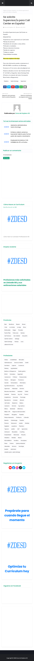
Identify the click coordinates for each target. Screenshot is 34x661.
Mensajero (13, 380)
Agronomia (24, 429)
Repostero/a (7, 400)
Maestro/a (14, 403)
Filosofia (23, 435)
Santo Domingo (14, 81)
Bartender (12, 409)
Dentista (27, 423)
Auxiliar (21, 423)
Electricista (16, 435)
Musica (19, 437)
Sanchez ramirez (8, 338)
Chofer (27, 362)
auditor (13, 429)
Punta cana (15, 333)
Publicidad (14, 388)
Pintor (5, 443)
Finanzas (13, 394)
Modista (14, 437)
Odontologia (14, 420)
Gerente (6, 383)
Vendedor (20, 391)
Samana (22, 333)
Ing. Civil (20, 394)
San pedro (24, 336)
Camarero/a (7, 377)
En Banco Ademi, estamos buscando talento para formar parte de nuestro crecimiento (21, 134)
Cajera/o (14, 365)
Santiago (17, 338)
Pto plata (20, 330)
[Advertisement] (17, 627)
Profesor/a (18, 417)
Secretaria (6, 365)
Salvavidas (7, 446)
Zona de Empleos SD (17, 3)
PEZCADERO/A (8, 440)
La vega (19, 327)
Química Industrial (20, 443)
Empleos (14, 10)
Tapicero (6, 429)
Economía (15, 397)
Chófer (26, 391)
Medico (21, 403)
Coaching (22, 432)
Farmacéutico (14, 383)
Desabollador (7, 435)
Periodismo (24, 440)
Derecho (22, 388)
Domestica (12, 374)
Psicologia (22, 397)
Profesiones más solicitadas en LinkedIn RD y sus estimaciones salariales (16, 283)
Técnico (6, 380)
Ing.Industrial (14, 368)
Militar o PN (7, 411)
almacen (22, 400)
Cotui (5, 327)
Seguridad (20, 374)
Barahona (11, 324)
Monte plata (7, 330)
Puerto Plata (7, 333)
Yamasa (16, 341)
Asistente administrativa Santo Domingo (19, 126)
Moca (24, 327)
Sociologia (21, 446)
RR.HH (5, 374)
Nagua (14, 330)
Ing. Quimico (21, 406)
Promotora (21, 380)
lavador (6, 449)
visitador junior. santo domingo (12, 452)
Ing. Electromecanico (9, 385)
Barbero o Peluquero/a (10, 371)
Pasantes (21, 414)
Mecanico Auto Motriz (9, 391)
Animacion (7, 432)
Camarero (7, 406)
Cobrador (26, 417)
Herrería (14, 406)
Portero (12, 443)
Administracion (8, 362)
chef (18, 429)
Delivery (6, 368)
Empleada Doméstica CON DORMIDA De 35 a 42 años (19, 141)
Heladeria (6, 437)
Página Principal (7, 10)
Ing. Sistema (20, 385)
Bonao (23, 324)
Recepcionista (23, 377)
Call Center (7, 403)
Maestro (6, 420)
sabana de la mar (8, 344)
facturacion (14, 423)
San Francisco (7, 336)
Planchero (21, 426)
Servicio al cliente (18, 362)
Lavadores (14, 426)
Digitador (6, 426)
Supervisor (23, 81)
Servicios (14, 446)
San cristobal (17, 336)
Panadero (6, 414)
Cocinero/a (21, 365)
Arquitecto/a (7, 397)
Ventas (6, 359)
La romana (12, 327)
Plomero (6, 423)
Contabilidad (13, 359)
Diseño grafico (22, 371)
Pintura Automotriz (9, 417)
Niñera (6, 409)
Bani (5, 324)
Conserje (15, 400)
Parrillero (16, 440)
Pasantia (22, 420)
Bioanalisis (14, 432)
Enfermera (20, 409)
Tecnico (26, 394)
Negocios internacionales (18, 411)
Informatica (23, 383)
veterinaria (13, 449)
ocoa (22, 341)
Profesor (15, 377)
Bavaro (18, 324)
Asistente (6, 394)
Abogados (14, 414)
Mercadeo (21, 359)
